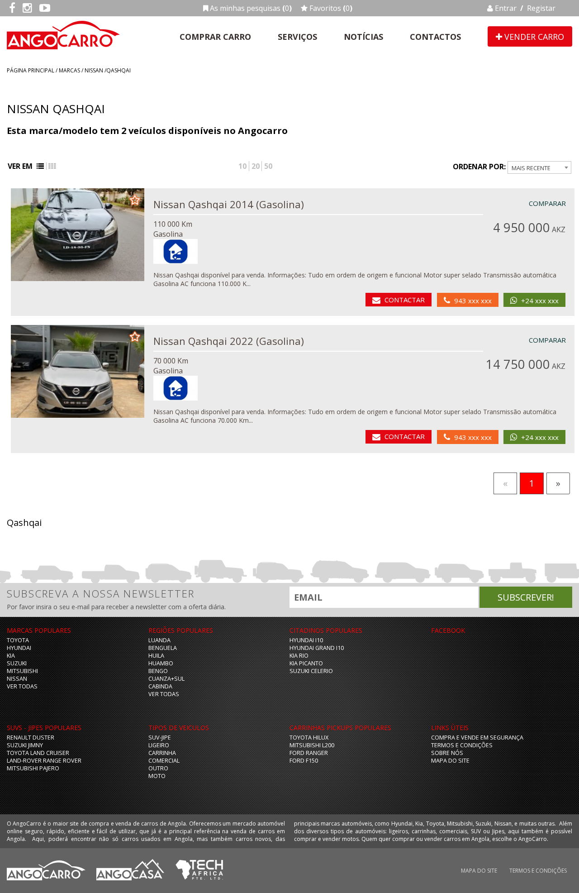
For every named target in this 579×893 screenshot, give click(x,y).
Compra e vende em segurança (477, 737)
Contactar (404, 299)
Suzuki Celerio (311, 671)
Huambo (160, 663)
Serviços (297, 36)
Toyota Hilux (309, 737)
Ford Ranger (309, 753)
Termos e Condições (462, 745)
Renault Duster (30, 737)
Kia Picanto (306, 663)
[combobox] (539, 167)
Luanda (159, 640)
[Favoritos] (135, 199)
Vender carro (533, 36)
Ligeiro (158, 745)
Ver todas (22, 686)
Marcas (69, 70)
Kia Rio (299, 655)
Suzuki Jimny (25, 745)
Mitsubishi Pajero (33, 768)
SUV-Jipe (159, 737)
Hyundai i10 (306, 640)
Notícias (363, 36)
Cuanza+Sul (166, 679)
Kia (11, 655)
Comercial (164, 760)
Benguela (162, 648)
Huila (156, 655)
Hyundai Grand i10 (317, 648)
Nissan (94, 70)
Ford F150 (304, 760)
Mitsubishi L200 (312, 745)
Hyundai (19, 648)
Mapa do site (450, 760)
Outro (158, 768)
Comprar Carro (215, 36)
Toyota (18, 640)
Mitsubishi (22, 671)
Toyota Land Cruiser (38, 753)
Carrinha (162, 753)
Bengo (158, 671)
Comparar (547, 203)
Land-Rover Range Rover (44, 760)
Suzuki (17, 663)
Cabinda (160, 686)
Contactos (435, 36)
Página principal (30, 70)
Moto (157, 776)
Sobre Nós (447, 753)
